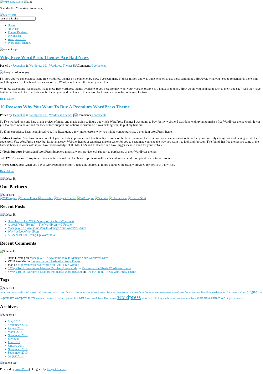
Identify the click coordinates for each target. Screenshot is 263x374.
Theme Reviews (18, 32)
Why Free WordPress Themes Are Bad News (44, 57)
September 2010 (18, 352)
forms (141, 292)
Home (11, 25)
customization (81, 292)
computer (47, 292)
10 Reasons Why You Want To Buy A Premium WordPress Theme (65, 106)
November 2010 (18, 349)
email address (119, 292)
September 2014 (18, 324)
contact (55, 292)
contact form (64, 292)
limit (225, 292)
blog (14, 292)
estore (128, 292)
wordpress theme (188, 298)
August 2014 (15, 328)
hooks (204, 292)
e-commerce (93, 292)
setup (88, 298)
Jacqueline (19, 65)
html (209, 292)
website (113, 298)
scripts (46, 298)
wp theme (238, 298)
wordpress (129, 297)
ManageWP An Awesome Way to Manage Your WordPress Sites (47, 228)
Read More (7, 98)
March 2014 (15, 331)
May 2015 (14, 321)
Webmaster (14, 35)
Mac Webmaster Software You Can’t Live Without (48, 264)
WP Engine (227, 298)
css (72, 292)
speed (94, 298)
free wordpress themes (155, 292)
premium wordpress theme (19, 298)
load (229, 292)
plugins (252, 292)
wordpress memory (171, 298)
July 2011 (13, 338)
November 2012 (18, 335)
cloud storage (30, 292)
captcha (20, 292)
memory (236, 292)
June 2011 (14, 342)
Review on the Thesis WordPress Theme (55, 261)
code (39, 292)
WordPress (21, 369)
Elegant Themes (56, 369)
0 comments (98, 65)
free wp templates (192, 292)
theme (100, 298)
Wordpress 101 (17, 39)
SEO (82, 298)
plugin (243, 292)
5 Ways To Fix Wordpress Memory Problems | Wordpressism (45, 271)
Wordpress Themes (19, 42)
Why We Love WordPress (23, 231)
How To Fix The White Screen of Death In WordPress (41, 221)
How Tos (13, 28)
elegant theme (106, 292)
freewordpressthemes (174, 292)
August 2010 (15, 356)
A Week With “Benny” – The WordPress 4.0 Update (40, 224)
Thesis (106, 298)
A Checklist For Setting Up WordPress (31, 235)
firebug (135, 292)
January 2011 (16, 345)
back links (5, 292)
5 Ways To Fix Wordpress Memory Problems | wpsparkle (42, 268)
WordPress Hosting (152, 298)
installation (217, 292)
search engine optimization (63, 298)
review (39, 298)
